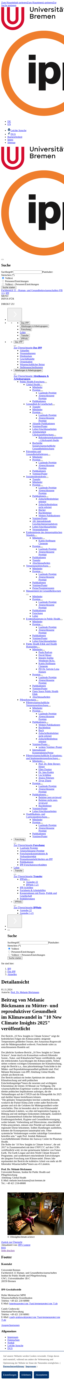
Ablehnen (26, 1374)
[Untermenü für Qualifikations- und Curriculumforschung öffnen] (48, 817)
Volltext (9, 278)
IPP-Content (24, 1245)
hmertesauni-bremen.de (33, 1303)
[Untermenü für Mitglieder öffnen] (43, 538)
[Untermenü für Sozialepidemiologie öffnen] (47, 477)
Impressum (12, 1337)
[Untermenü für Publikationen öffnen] (47, 496)
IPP (7, 293)
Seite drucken (8, 1250)
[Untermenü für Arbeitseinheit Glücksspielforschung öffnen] (55, 435)
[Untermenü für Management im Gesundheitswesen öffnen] (27, 594)
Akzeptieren (41, 1374)
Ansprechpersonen (10, 1325)
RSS (3, 1247)
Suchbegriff (7, 272)
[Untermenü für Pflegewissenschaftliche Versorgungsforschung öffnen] (49, 706)
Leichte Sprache (15, 1345)
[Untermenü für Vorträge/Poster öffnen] (48, 745)
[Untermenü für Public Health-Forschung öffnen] (45, 382)
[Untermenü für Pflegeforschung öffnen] (37, 700)
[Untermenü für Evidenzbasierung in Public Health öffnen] (61, 619)
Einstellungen (9, 1374)
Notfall (10, 1342)
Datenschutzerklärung (13, 1366)
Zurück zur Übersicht (11, 1242)
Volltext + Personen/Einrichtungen (22, 284)
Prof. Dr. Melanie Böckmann (25, 992)
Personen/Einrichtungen (17, 281)
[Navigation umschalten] (2, 259)
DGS (10, 1348)
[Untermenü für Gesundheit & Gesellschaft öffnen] (53, 404)
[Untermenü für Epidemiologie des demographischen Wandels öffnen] (35, 535)
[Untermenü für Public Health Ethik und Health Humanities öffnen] (38, 647)
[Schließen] (15, 345)
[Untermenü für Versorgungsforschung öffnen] (49, 566)
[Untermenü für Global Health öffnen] (41, 385)
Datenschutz (13, 1340)
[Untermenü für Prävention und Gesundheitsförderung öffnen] (49, 455)
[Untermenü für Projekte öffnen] (41, 390)
